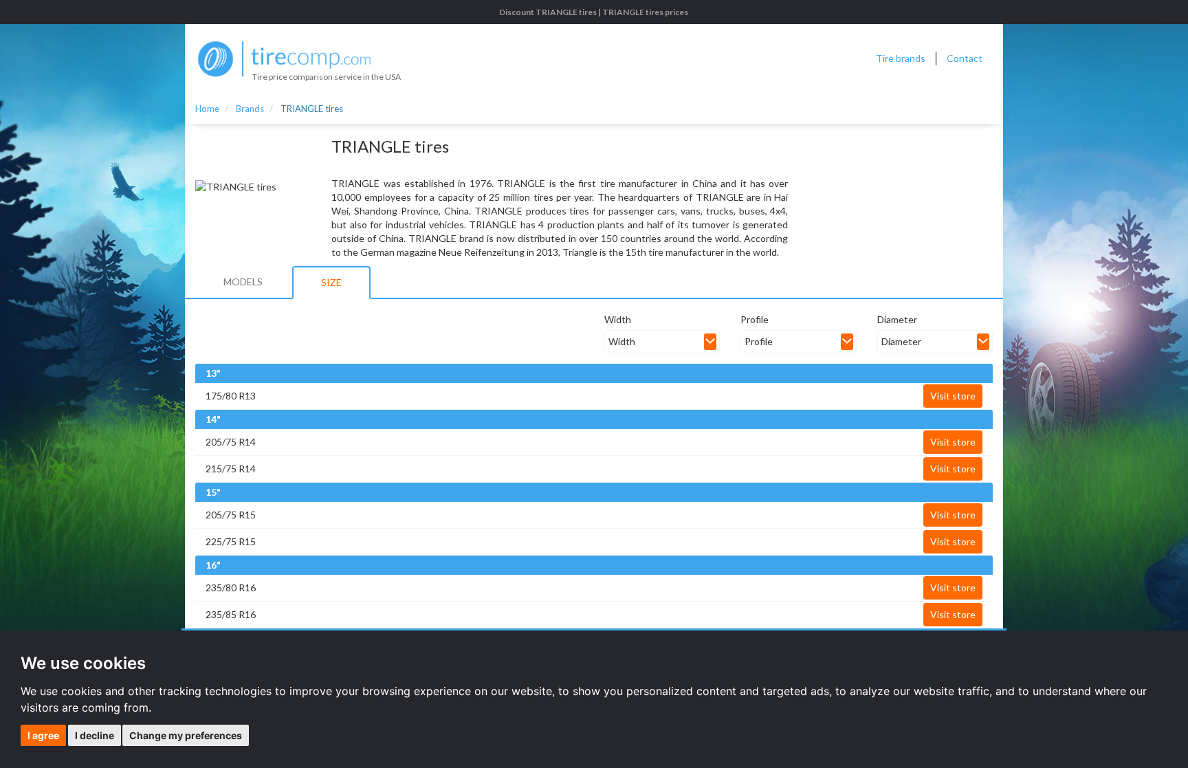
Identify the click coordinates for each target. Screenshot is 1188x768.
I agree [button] (43, 735)
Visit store (953, 396)
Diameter (897, 319)
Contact (964, 58)
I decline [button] (94, 735)
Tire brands (900, 58)
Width (617, 319)
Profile (754, 319)
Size (331, 282)
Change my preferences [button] (185, 735)
